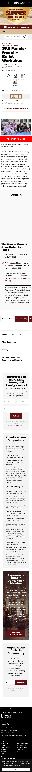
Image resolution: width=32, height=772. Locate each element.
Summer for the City (8, 43)
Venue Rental (20, 738)
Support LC (4, 751)
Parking (19, 740)
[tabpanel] (16, 345)
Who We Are (4, 738)
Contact (19, 751)
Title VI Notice (20, 749)
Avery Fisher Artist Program (9, 730)
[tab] (7, 319)
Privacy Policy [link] (25, 765)
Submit (16, 416)
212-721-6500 (10, 266)
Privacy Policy (21, 742)
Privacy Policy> (19, 425)
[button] (16, 27)
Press (2, 753)
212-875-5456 (19, 276)
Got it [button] (16, 769)
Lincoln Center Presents (9, 64)
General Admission (16, 101)
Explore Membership (16, 633)
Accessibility (4, 743)
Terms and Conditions (23, 743)
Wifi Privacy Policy (22, 747)
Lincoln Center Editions (7, 732)
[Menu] (3, 2)
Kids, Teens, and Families (10, 45)
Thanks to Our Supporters (9, 709)
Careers (3, 745)
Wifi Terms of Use (21, 745)
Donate (20, 682)
